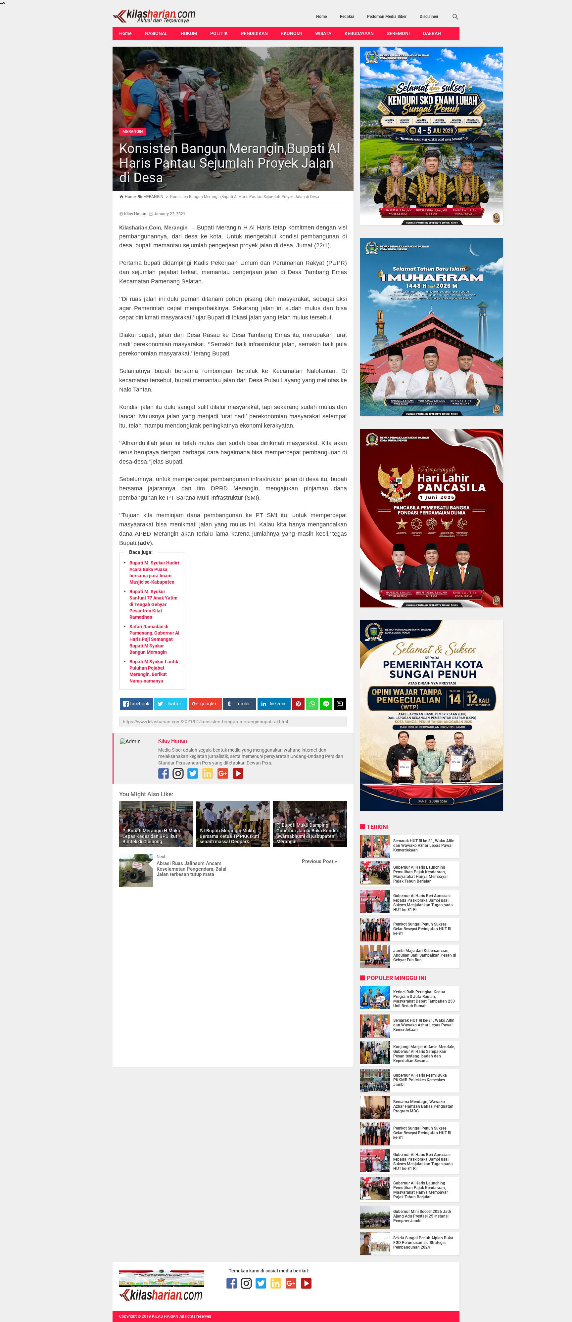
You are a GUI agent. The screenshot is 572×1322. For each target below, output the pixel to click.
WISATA (323, 33)
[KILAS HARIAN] (164, 16)
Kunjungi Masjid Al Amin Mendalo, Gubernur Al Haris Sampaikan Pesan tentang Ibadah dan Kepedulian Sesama (424, 1054)
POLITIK (219, 33)
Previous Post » (319, 861)
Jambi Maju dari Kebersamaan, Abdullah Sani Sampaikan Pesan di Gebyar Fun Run (424, 955)
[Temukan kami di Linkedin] (208, 773)
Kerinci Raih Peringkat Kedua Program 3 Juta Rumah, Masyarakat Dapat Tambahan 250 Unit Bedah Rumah (424, 999)
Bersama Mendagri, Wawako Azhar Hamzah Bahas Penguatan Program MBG (423, 1106)
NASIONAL (156, 33)
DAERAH (432, 33)
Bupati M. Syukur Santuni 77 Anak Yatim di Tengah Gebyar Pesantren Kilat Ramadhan (153, 604)
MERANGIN (132, 131)
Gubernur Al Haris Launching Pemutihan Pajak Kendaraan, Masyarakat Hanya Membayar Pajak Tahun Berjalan (420, 874)
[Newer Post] (129, 858)
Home (321, 16)
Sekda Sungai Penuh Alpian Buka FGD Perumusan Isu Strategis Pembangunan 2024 (423, 1243)
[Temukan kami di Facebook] (232, 1283)
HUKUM (189, 33)
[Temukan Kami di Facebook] (163, 773)
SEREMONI (398, 33)
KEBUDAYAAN (359, 33)
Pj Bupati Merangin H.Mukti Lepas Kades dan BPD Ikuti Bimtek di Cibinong (151, 836)
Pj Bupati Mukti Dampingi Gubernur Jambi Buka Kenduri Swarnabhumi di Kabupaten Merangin (308, 833)
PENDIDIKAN (254, 33)
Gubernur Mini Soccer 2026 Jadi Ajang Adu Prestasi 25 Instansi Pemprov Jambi (422, 1216)
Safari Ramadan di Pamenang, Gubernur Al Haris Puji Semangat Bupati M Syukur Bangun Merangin (154, 639)
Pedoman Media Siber (386, 16)
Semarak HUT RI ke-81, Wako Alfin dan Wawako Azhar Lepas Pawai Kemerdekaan (423, 845)
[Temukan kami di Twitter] (193, 773)
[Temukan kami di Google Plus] (222, 773)
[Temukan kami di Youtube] (238, 773)
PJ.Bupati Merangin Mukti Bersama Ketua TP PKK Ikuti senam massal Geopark (229, 836)
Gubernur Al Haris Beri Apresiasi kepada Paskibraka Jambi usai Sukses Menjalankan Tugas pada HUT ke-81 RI (423, 902)
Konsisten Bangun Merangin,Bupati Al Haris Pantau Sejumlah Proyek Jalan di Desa (229, 163)
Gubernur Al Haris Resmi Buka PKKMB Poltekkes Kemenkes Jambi (420, 1080)
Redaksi (347, 16)
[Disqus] (233, 976)
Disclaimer (429, 16)
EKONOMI (291, 33)
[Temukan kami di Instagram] (178, 773)
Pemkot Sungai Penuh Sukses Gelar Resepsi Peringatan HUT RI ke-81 (422, 929)
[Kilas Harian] (161, 1299)
